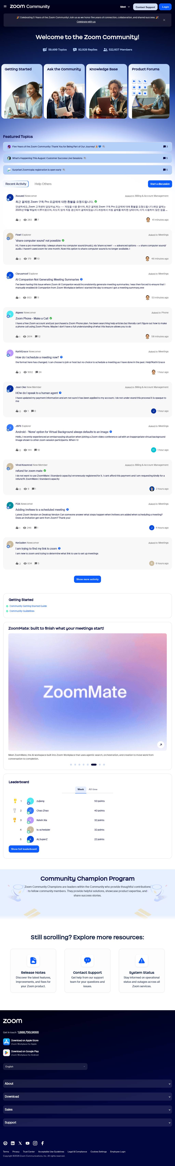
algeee (19, 312)
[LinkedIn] (12, 1143)
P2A (18, 504)
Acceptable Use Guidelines (51, 1151)
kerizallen (21, 543)
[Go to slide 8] (104, 764)
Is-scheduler (43, 829)
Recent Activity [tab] (15, 184)
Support (10, 1122)
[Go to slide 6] (91, 764)
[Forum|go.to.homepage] (30, 7)
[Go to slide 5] (87, 764)
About (9, 1084)
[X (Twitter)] (20, 1143)
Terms (6, 1151)
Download (12, 1097)
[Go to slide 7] (98, 764)
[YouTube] (27, 1143)
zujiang (40, 801)
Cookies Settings (99, 1151)
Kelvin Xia (42, 820)
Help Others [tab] (43, 184)
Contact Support (145, 7)
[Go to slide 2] (75, 764)
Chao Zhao (43, 810)
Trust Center (29, 1151)
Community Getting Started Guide (28, 606)
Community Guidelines (22, 611)
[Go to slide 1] (71, 764)
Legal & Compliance (77, 1151)
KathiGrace (22, 351)
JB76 (18, 426)
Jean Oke (21, 387)
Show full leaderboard (24, 849)
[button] (5, 6)
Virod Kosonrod (24, 465)
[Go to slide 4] (83, 764)
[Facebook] (42, 1143)
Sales (8, 1109)
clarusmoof (22, 273)
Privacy (15, 1151)
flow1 (18, 235)
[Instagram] (35, 1143)
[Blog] (5, 1143)
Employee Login (117, 1151)
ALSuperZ (42, 839)
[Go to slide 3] (79, 764)
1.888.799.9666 (28, 1032)
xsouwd (20, 196)
